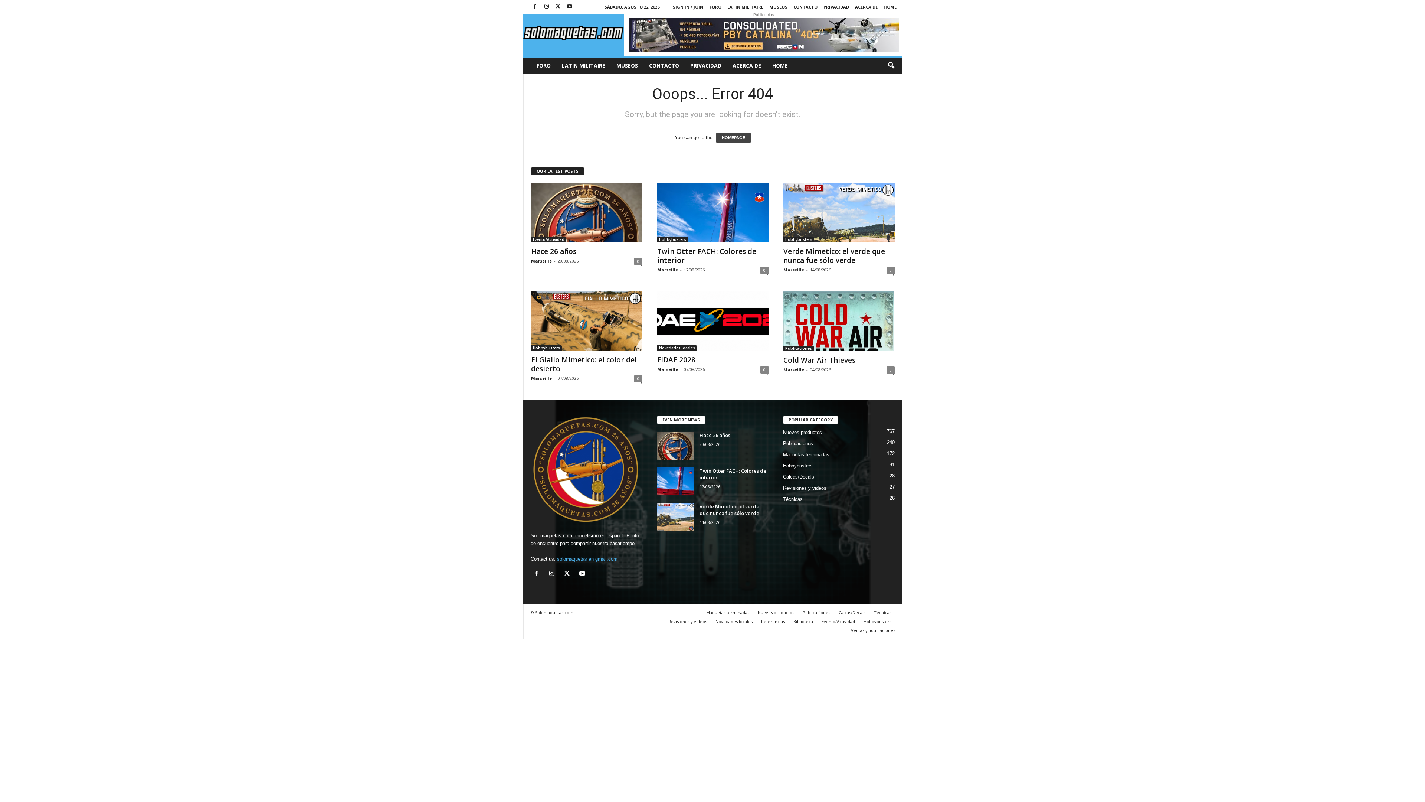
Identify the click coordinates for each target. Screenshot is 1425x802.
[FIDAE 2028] (713, 321)
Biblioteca (803, 621)
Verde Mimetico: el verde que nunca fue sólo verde (834, 256)
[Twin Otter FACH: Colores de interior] (713, 212)
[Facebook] (535, 6)
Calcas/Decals (798, 477)
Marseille (541, 261)
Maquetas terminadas (806, 454)
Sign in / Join (688, 7)
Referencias (773, 621)
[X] (558, 6)
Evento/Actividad (548, 239)
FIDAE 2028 (676, 360)
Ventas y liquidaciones (873, 630)
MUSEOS (778, 7)
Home (890, 7)
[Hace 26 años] (586, 212)
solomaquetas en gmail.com (587, 559)
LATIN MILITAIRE (745, 7)
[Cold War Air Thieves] (839, 321)
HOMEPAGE (733, 138)
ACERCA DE (866, 7)
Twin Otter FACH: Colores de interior (706, 256)
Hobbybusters (672, 239)
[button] (891, 66)
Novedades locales (677, 348)
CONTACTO (805, 7)
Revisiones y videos (804, 488)
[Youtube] (569, 6)
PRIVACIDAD (836, 7)
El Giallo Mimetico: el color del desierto (584, 364)
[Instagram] (546, 6)
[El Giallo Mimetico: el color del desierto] (586, 321)
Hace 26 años (553, 251)
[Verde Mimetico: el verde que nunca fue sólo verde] (839, 212)
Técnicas (793, 499)
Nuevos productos (802, 432)
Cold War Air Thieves (819, 360)
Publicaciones (798, 348)
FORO (715, 7)
